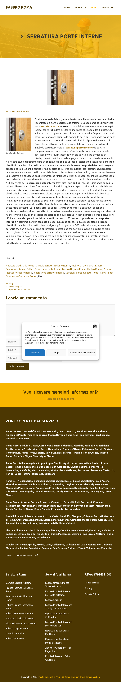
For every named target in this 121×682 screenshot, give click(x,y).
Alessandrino (25, 481)
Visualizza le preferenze (82, 352)
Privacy (88, 588)
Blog (94, 7)
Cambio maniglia (15, 633)
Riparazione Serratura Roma (48, 272)
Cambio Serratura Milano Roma (53, 265)
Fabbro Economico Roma (19, 613)
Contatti (107, 7)
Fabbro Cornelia (53, 600)
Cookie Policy (92, 594)
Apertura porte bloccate (20, 289)
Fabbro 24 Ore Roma (82, 265)
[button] (94, 326)
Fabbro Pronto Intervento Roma (44, 269)
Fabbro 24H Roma (15, 638)
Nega (56, 352)
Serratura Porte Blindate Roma (82, 272)
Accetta (35, 352)
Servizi (79, 7)
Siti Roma (66, 677)
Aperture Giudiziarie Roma (20, 265)
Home (67, 7)
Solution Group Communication (85, 677)
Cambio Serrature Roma (19, 583)
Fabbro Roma (19, 7)
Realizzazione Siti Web (49, 677)
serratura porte (50, 126)
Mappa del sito (92, 582)
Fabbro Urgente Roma (74, 269)
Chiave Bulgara (15, 286)
